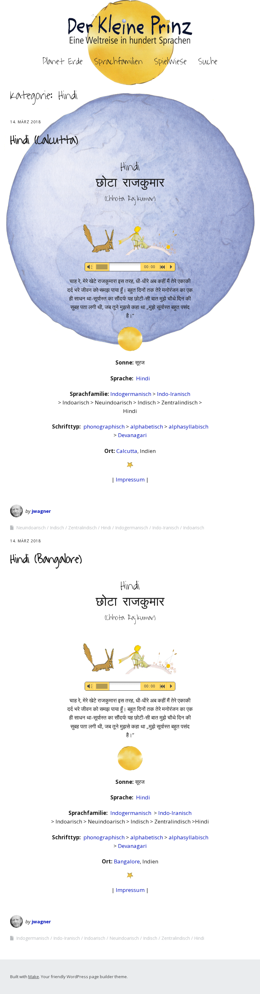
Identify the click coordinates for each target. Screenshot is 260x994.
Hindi (143, 378)
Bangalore (127, 861)
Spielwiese (170, 61)
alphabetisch (147, 426)
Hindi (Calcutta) (44, 140)
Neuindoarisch (31, 528)
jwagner (41, 511)
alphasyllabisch (188, 426)
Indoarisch (193, 528)
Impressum (130, 479)
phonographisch (104, 426)
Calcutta (126, 451)
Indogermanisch (131, 393)
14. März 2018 (25, 122)
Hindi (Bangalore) (46, 559)
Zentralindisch (82, 528)
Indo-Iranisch (173, 393)
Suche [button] (208, 61)
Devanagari (132, 435)
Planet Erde (62, 61)
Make (33, 976)
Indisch (57, 528)
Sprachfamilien (118, 61)
